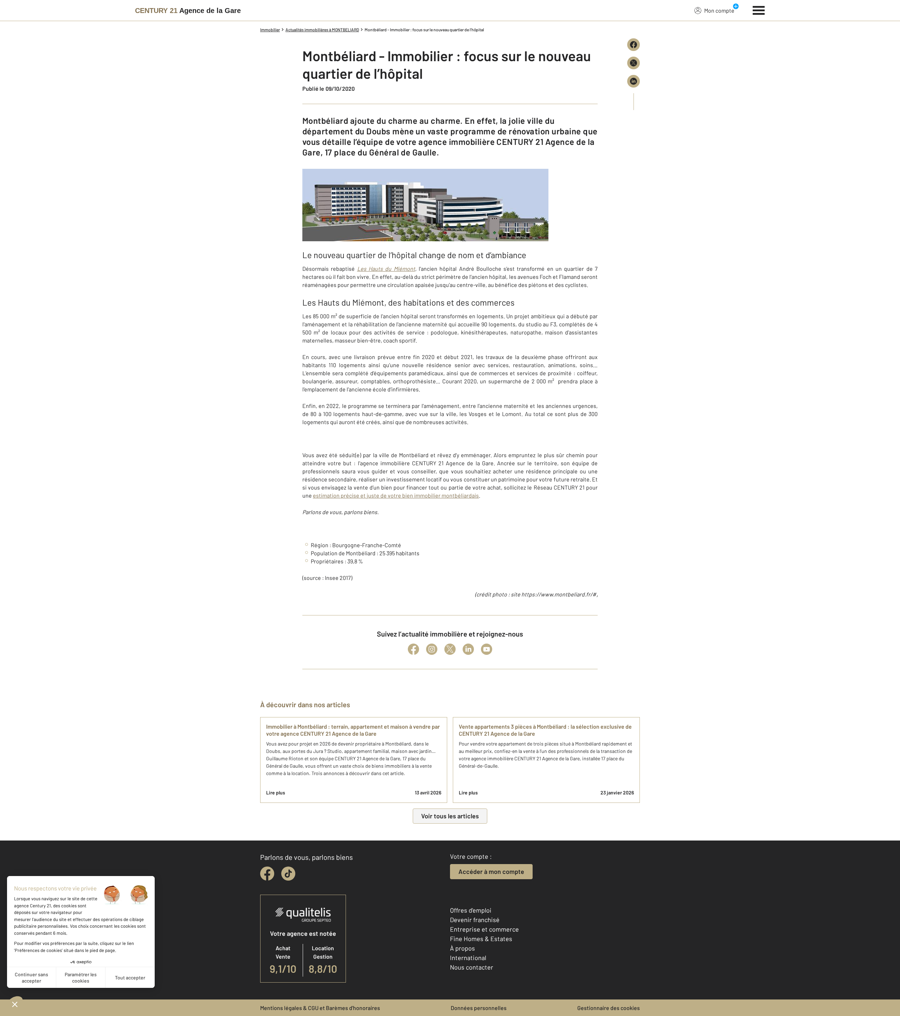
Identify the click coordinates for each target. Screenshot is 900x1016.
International (468, 957)
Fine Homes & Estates (481, 938)
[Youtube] (486, 649)
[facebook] (267, 874)
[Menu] (759, 9)
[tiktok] (288, 874)
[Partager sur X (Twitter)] (633, 63)
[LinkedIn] (468, 649)
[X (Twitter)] (450, 649)
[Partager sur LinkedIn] (633, 81)
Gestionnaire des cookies (608, 1007)
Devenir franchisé (475, 920)
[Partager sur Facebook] (633, 44)
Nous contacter (471, 967)
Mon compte (719, 10)
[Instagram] (431, 649)
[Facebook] (413, 649)
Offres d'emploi (470, 910)
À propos (462, 948)
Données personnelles (479, 1007)
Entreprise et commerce (484, 929)
